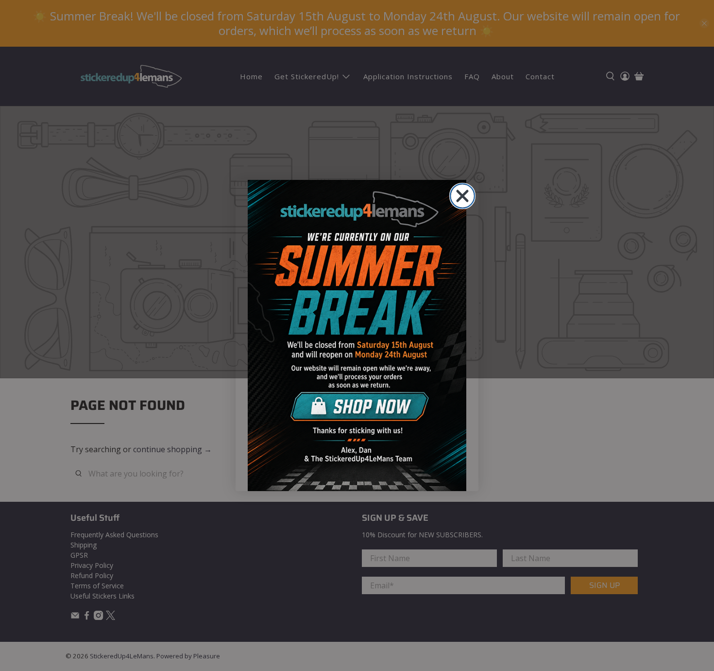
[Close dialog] (462, 196)
